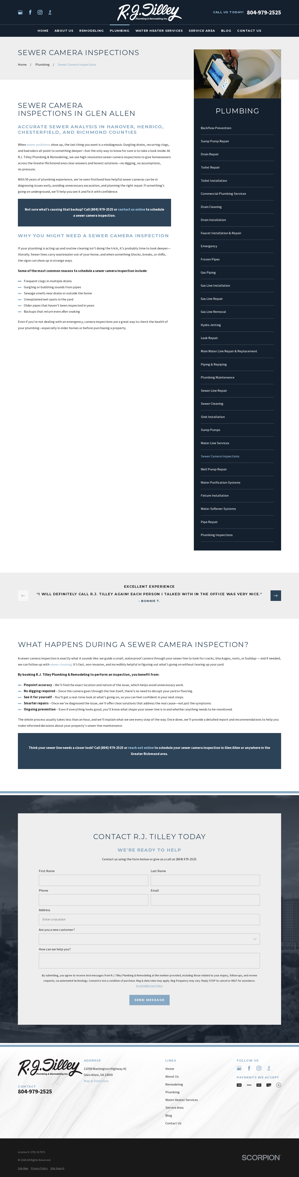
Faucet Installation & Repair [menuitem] (221, 233)
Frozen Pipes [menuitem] (210, 259)
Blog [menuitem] (226, 31)
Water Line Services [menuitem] (215, 443)
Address (44, 910)
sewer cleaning (61, 664)
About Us (172, 1076)
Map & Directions (96, 1081)
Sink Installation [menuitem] (213, 417)
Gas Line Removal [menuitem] (213, 312)
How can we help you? (55, 949)
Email (155, 891)
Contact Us (173, 1123)
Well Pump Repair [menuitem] (214, 469)
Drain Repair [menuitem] (210, 154)
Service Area (174, 1107)
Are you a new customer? (57, 930)
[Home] (149, 12)
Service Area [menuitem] (202, 31)
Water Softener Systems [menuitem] (218, 509)
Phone (43, 891)
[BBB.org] (50, 12)
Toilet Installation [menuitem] (214, 180)
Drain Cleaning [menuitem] (211, 207)
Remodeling (174, 1084)
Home (169, 1069)
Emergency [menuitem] (209, 246)
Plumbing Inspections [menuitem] (217, 535)
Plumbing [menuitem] (120, 31)
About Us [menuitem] (64, 31)
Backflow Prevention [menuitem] (216, 128)
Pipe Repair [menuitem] (209, 522)
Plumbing (172, 1092)
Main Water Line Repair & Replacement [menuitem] (229, 351)
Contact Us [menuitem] (249, 31)
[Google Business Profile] (20, 12)
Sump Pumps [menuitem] (210, 430)
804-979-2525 (264, 12)
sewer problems (38, 145)
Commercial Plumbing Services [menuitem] (223, 193)
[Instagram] (40, 12)
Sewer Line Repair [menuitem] (214, 390)
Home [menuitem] (43, 31)
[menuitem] (23, 1168)
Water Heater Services (181, 1100)
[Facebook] (30, 12)
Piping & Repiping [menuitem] (214, 364)
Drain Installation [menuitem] (213, 220)
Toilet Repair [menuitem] (210, 167)
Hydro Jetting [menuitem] (211, 325)
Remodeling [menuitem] (91, 31)
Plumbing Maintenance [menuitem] (218, 377)
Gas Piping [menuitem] (208, 272)
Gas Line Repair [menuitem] (212, 299)
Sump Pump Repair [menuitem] (215, 141)
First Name (47, 871)
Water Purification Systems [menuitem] (220, 482)
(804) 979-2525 (102, 209)
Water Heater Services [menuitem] (159, 31)
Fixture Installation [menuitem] (215, 495)
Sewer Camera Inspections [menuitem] (220, 456)
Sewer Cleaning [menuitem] (212, 403)
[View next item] (276, 595)
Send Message (149, 1000)
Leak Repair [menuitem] (209, 338)
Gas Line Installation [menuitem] (215, 285)
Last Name (158, 871)
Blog (168, 1115)
